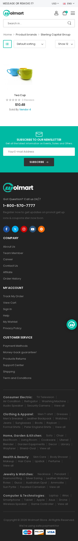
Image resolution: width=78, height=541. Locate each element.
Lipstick (40, 461)
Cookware (48, 440)
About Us (9, 247)
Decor (53, 444)
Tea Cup (20, 95)
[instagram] (24, 229)
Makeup (8, 461)
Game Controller (42, 504)
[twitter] (15, 229)
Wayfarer (9, 448)
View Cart (9, 303)
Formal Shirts (11, 427)
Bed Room (10, 440)
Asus (52, 500)
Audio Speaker (13, 406)
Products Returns (14, 359)
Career (8, 259)
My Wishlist (10, 322)
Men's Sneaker (13, 418)
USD (54, 3)
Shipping (9, 372)
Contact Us (10, 266)
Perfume (54, 461)
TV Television (45, 397)
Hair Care (24, 461)
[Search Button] (69, 23)
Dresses (62, 414)
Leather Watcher (57, 478)
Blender (8, 444)
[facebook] (6, 229)
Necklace (44, 474)
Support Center (13, 365)
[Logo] (13, 13)
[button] (73, 13)
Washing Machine (54, 401)
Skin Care (39, 457)
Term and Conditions (17, 378)
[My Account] (56, 13)
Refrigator (31, 401)
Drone (63, 500)
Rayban (52, 423)
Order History (12, 279)
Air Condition (11, 401)
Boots (39, 423)
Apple (41, 500)
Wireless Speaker (15, 504)
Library (65, 444)
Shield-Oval (28, 448)
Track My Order (13, 296)
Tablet (28, 500)
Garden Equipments (31, 444)
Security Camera (38, 406)
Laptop (53, 495)
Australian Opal (36, 483)
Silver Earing (34, 478)
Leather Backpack (39, 418)
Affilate (7, 272)
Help (6, 316)
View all (59, 406)
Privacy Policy (12, 328)
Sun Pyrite (9, 487)
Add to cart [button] (20, 110)
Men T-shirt (45, 414)
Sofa (49, 435)
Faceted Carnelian (32, 487)
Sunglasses (23, 423)
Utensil (63, 440)
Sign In (7, 309)
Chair (60, 435)
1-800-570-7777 (19, 205)
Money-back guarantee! (20, 352)
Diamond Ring (12, 478)
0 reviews (28, 100)
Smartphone (11, 500)
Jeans (7, 423)
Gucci (18, 483)
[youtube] (32, 229)
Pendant (60, 474)
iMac (65, 495)
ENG (69, 3)
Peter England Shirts (37, 427)
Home (8, 35)
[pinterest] (41, 229)
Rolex (6, 483)
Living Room (29, 440)
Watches (61, 418)
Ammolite (57, 483)
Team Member (13, 253)
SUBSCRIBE (37, 162)
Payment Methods (15, 346)
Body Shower (59, 457)
